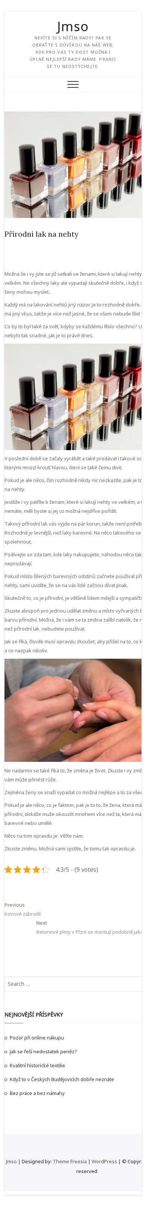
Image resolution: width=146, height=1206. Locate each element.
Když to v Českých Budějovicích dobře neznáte (62, 1079)
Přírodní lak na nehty (41, 234)
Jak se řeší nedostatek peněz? (43, 1051)
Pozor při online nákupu (37, 1037)
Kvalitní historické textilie (37, 1065)
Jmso (73, 26)
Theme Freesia (70, 1161)
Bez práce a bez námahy (37, 1093)
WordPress (104, 1161)
